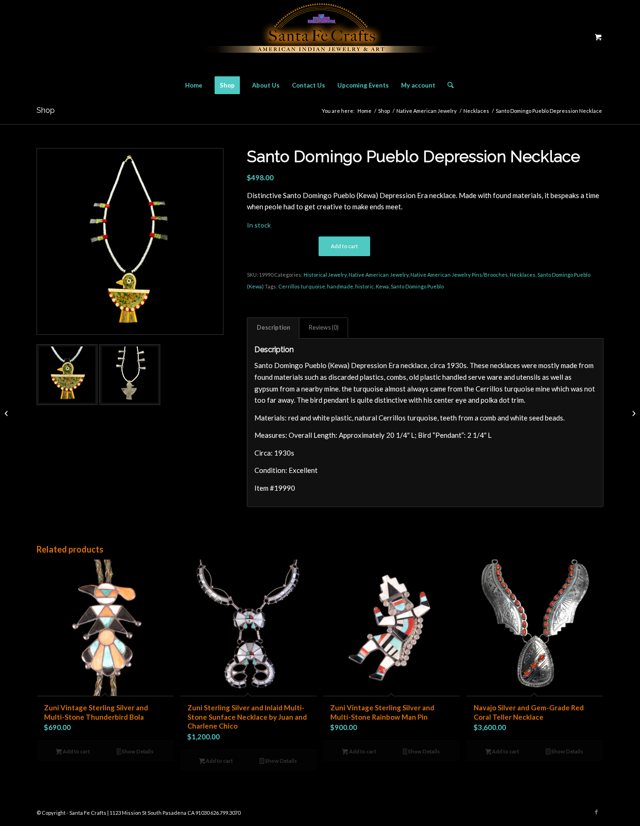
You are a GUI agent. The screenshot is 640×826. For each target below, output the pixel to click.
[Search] (447, 85)
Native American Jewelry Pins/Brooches (459, 275)
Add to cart (344, 246)
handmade (340, 286)
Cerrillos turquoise (301, 286)
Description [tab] (273, 327)
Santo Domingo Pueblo (417, 286)
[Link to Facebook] (596, 812)
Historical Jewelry (325, 275)
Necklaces (523, 275)
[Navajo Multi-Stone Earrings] (632, 413)
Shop (46, 110)
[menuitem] (193, 85)
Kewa (382, 286)
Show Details (137, 751)
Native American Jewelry (379, 275)
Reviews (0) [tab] (324, 327)
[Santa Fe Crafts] (320, 37)
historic (364, 286)
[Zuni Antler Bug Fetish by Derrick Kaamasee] (7, 413)
